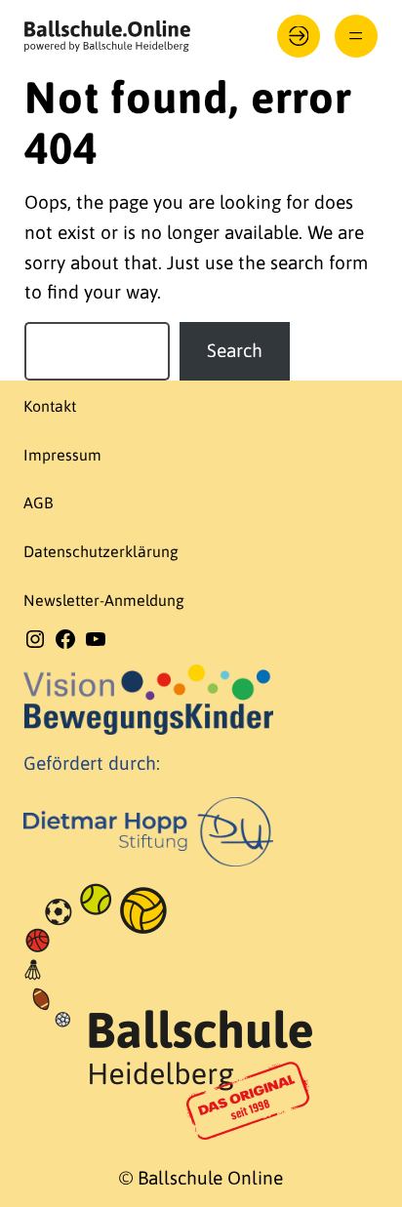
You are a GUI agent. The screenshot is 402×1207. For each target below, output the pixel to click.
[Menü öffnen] (357, 37)
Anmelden (299, 37)
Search (234, 350)
